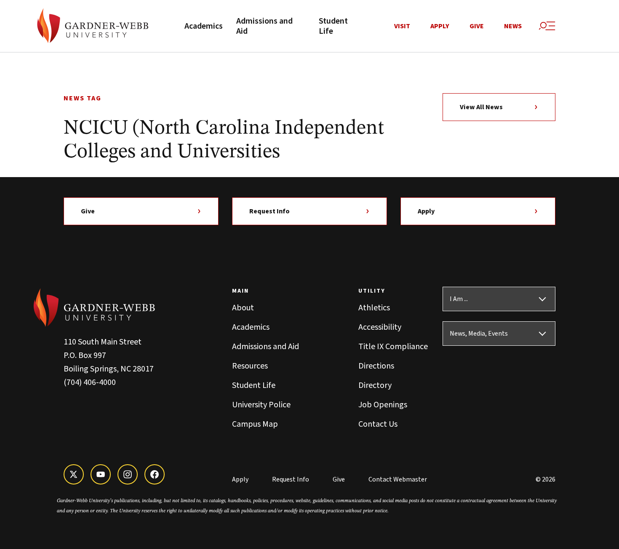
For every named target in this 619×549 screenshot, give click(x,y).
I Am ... (459, 299)
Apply (439, 26)
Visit (402, 26)
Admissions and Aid (264, 26)
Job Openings (382, 405)
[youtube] (101, 474)
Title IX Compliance (393, 347)
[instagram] (127, 474)
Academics (203, 26)
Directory (375, 385)
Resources (250, 366)
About (243, 308)
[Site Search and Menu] (547, 26)
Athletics (374, 308)
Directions (376, 366)
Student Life (333, 26)
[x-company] (74, 474)
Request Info (269, 211)
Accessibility (379, 327)
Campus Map (255, 424)
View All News (481, 107)
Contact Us (378, 424)
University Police (261, 405)
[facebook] (154, 474)
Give (477, 26)
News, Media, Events (479, 333)
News (513, 26)
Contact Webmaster (397, 479)
